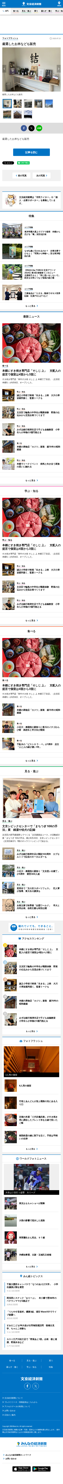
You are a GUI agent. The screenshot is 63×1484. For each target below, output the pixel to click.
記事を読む (31, 152)
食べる (16, 11)
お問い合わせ (9, 1410)
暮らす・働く (46, 11)
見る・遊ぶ (26, 11)
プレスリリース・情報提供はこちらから (20, 1402)
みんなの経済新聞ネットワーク (31, 1444)
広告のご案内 (9, 1415)
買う (36, 11)
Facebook (27, 1386)
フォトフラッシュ (10, 38)
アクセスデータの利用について (17, 1406)
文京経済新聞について (13, 1398)
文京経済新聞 (31, 4)
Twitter (35, 1386)
